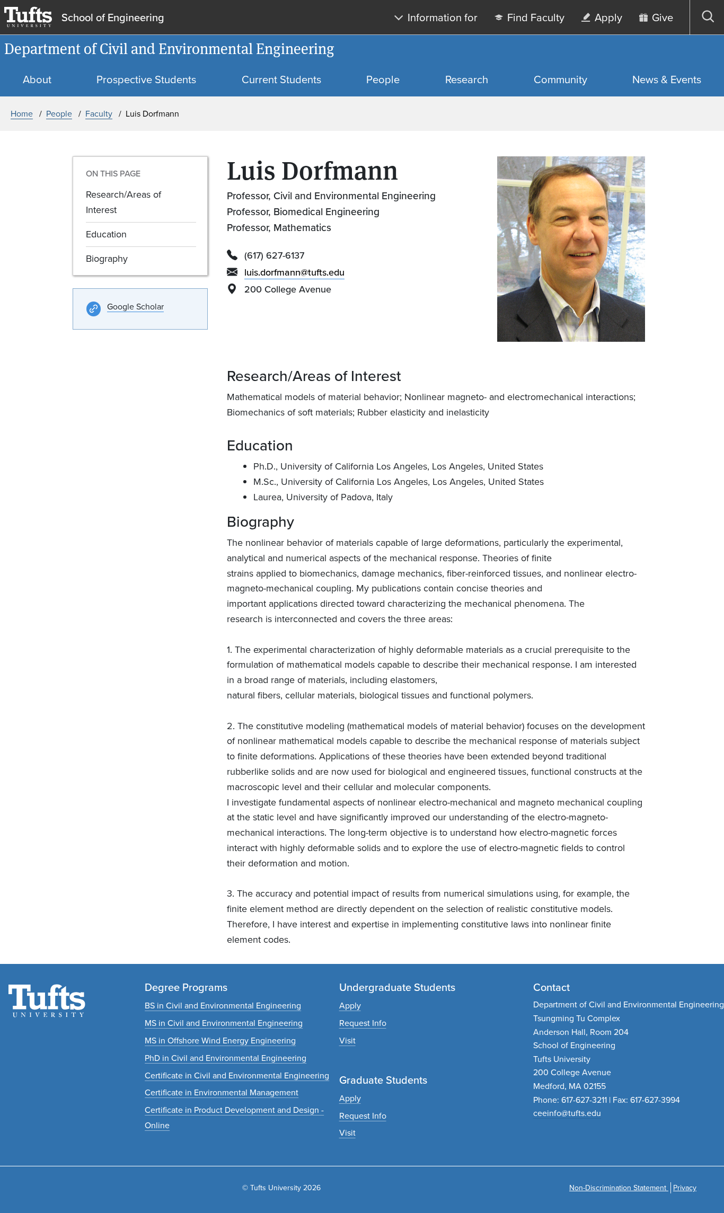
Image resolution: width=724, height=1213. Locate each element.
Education (106, 234)
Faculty (98, 114)
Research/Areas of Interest (123, 202)
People (59, 114)
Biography (107, 258)
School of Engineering (112, 17)
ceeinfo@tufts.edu (567, 1113)
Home (22, 114)
